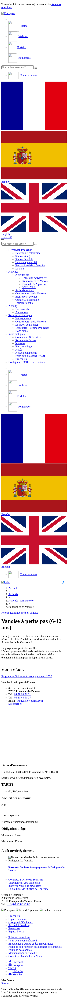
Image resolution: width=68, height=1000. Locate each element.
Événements (22, 309)
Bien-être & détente (26, 296)
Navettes (20, 343)
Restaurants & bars (25, 340)
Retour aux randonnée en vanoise (19, 612)
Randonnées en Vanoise (35, 281)
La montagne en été (26, 262)
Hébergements (23, 318)
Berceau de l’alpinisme (27, 252)
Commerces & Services (28, 337)
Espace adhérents (17, 919)
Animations (21, 312)
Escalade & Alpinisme (34, 284)
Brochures (21, 358)
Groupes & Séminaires (20, 922)
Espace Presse (16, 931)
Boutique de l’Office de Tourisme (26, 362)
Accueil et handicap (26, 352)
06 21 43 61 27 (22, 697)
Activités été (22, 274)
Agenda (12, 305)
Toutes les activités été (34, 277)
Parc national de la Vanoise (30, 265)
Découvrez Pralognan (20, 249)
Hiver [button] (4, 237)
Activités (13, 271)
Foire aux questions (19, 937)
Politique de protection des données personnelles (35, 946)
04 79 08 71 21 (22, 694)
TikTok (12, 968)
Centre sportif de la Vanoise (30, 293)
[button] (34, 106)
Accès (18, 349)
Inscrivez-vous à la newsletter (24, 885)
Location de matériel (26, 324)
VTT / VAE (29, 287)
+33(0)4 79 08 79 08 (18, 904)
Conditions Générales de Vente (25, 956)
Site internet (14, 703)
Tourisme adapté (24, 302)
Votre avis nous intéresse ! (22, 940)
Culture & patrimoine (27, 299)
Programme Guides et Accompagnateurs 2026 (26, 676)
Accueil (12, 588)
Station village (23, 256)
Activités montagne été (20, 600)
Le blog (19, 268)
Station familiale (24, 259)
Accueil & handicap (19, 925)
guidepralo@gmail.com (30, 700)
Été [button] (10, 237)
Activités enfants (24, 290)
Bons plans (21, 330)
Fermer (5, 983)
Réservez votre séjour (20, 315)
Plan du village (23, 346)
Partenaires (14, 928)
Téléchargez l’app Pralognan (24, 882)
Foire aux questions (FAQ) (30, 355)
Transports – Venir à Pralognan (32, 327)
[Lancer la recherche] (35, 68)
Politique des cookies (20, 949)
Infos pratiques (16, 334)
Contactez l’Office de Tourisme (25, 879)
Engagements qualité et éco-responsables (30, 943)
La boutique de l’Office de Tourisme (28, 888)
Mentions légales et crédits (22, 953)
